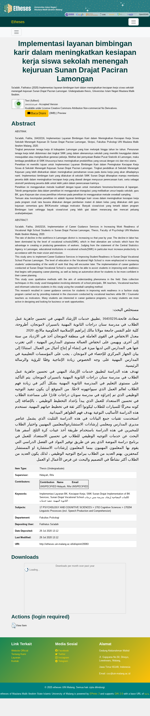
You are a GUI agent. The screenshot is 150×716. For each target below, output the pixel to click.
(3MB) (43, 113)
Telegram (63, 661)
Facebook (63, 650)
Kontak (15, 661)
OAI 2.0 (119, 693)
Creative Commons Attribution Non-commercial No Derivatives (84, 108)
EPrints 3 (95, 693)
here (147, 694)
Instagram (63, 657)
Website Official (19, 650)
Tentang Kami (18, 654)
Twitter (61, 654)
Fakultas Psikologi (49, 517)
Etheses (18, 22)
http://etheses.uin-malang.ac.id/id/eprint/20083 (64, 544)
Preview (62, 113)
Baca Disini (38, 113)
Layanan (15, 657)
